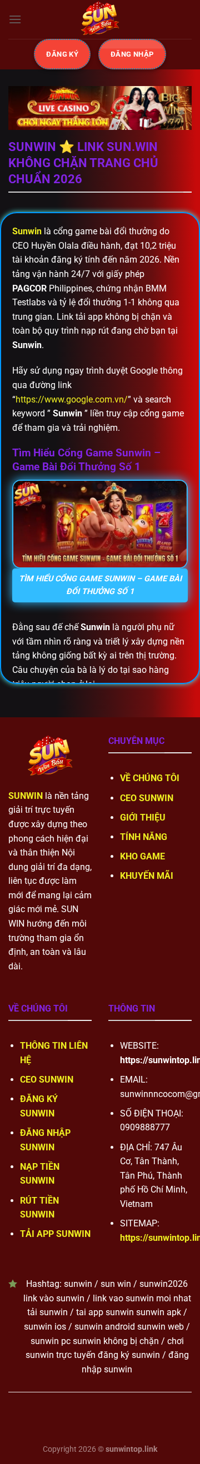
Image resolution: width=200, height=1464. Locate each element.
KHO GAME (142, 856)
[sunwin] (100, 19)
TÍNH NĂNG (143, 837)
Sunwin (27, 231)
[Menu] (15, 19)
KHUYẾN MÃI (146, 876)
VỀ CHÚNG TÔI (149, 778)
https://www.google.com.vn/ (72, 399)
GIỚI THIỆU (143, 817)
